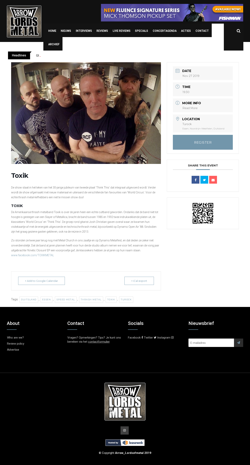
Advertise (13, 349)
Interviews (84, 30)
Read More (190, 108)
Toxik (111, 299)
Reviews (102, 30)
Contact (202, 30)
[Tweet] (204, 180)
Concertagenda (165, 30)
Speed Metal (65, 299)
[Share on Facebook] (195, 180)
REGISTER (203, 142)
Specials (141, 30)
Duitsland (29, 299)
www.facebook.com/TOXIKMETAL (32, 255)
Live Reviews (121, 30)
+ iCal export (139, 280)
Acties (186, 30)
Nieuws (66, 30)
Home (52, 30)
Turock (126, 299)
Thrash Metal (91, 299)
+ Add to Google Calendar (41, 280)
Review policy (15, 343)
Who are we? (15, 337)
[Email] (213, 180)
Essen (46, 299)
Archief (54, 44)
